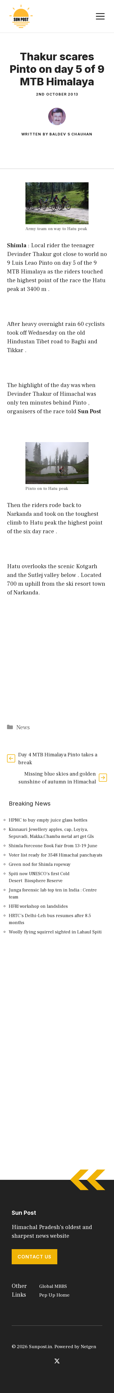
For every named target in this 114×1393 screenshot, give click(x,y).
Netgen (88, 1346)
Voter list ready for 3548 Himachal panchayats (55, 855)
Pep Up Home (54, 1295)
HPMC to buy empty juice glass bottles (48, 820)
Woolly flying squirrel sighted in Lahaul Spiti (55, 932)
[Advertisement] (57, 1010)
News (23, 727)
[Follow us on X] (57, 1361)
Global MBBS (53, 1286)
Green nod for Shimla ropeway (40, 864)
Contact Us (34, 1257)
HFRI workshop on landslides (38, 906)
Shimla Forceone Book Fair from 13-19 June (53, 846)
